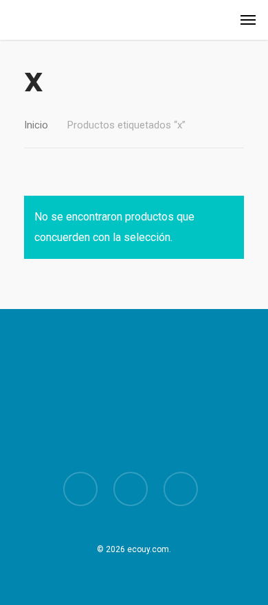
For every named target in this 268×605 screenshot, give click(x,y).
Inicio (36, 125)
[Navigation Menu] (248, 20)
